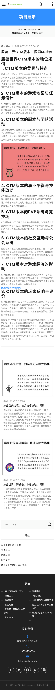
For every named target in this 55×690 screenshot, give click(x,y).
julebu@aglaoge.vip (27, 661)
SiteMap (9, 617)
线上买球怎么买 (41, 685)
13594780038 (27, 651)
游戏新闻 (5, 555)
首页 (20, 29)
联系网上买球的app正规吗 (14, 565)
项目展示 (32, 29)
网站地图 (36, 591)
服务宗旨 (5, 560)
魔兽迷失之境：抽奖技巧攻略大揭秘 (24, 405)
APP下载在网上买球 (11, 545)
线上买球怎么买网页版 (43, 600)
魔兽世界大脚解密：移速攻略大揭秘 (24, 484)
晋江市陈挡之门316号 (27, 641)
